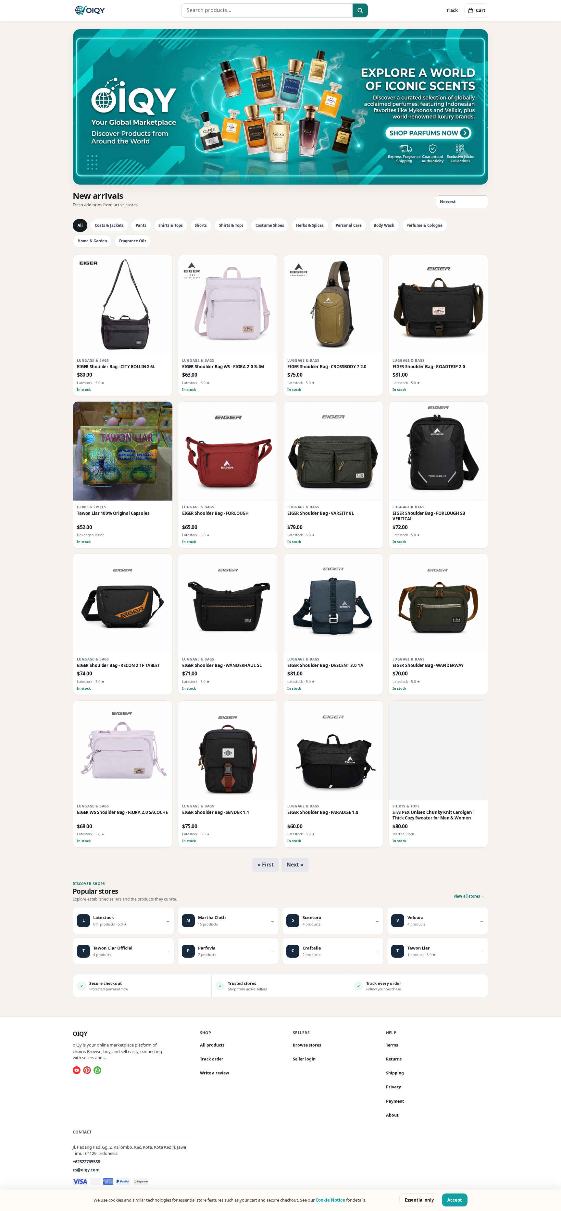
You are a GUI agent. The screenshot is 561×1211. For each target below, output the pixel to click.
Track (452, 10)
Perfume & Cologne (424, 225)
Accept (454, 1200)
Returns (394, 1059)
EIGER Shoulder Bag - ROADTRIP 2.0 (429, 366)
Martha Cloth (403, 834)
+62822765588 (86, 1161)
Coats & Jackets (109, 225)
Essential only (419, 1200)
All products (212, 1045)
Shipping (395, 1073)
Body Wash (384, 225)
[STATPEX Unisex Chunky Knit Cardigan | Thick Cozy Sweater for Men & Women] (438, 750)
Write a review (214, 1073)
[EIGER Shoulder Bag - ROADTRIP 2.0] (438, 304)
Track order (211, 1059)
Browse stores (307, 1045)
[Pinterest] (87, 1070)
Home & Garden (92, 240)
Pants (141, 225)
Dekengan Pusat (90, 535)
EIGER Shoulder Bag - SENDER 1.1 (215, 812)
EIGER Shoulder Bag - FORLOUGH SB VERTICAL (429, 516)
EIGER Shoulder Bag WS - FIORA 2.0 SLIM (223, 366)
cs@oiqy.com (86, 1170)
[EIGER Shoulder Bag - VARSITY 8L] (333, 451)
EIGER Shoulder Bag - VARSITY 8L (320, 513)
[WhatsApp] (97, 1070)
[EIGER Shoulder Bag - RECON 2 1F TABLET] (122, 603)
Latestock (85, 383)
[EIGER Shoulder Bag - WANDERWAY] (438, 603)
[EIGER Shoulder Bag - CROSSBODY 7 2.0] (333, 304)
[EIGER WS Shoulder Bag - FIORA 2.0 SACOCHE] (122, 750)
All (80, 225)
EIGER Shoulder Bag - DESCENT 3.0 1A (325, 665)
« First (265, 864)
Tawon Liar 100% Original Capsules (113, 513)
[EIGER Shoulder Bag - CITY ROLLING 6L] (122, 304)
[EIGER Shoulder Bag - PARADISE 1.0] (333, 750)
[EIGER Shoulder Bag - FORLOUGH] (228, 451)
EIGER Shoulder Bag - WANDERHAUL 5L (222, 665)
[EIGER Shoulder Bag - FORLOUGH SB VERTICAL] (438, 451)
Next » (295, 864)
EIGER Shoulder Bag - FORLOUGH (215, 513)
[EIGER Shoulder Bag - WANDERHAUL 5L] (228, 603)
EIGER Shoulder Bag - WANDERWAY (428, 665)
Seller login (304, 1059)
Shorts (201, 225)
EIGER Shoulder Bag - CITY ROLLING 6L (116, 366)
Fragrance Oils (132, 240)
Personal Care (349, 225)
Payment (395, 1101)
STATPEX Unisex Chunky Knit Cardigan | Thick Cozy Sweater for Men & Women (434, 815)
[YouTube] (77, 1070)
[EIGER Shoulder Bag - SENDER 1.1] (228, 750)
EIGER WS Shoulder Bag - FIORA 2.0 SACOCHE (122, 812)
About (392, 1115)
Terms (392, 1045)
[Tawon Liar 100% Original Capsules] (122, 451)
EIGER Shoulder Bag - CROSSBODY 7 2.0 (327, 366)
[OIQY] (90, 10)
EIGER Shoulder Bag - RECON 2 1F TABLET (118, 665)
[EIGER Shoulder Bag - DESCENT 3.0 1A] (333, 603)
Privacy (393, 1087)
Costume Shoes (270, 225)
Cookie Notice (330, 1200)
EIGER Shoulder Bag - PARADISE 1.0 (322, 812)
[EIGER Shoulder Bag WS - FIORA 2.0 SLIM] (228, 304)
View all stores (469, 896)
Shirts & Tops (170, 225)
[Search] (360, 11)
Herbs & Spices (310, 225)
